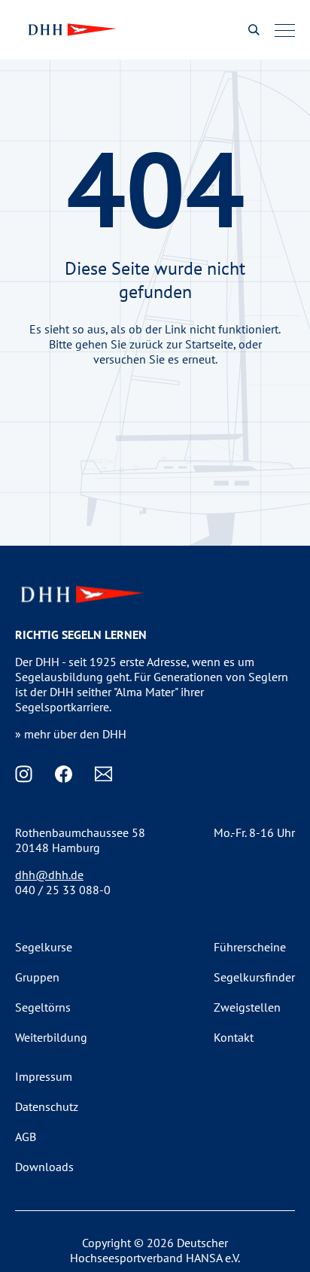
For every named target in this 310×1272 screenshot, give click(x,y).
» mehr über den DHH (70, 733)
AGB (25, 1136)
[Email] (103, 774)
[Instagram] (23, 774)
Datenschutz (46, 1106)
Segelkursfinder (254, 976)
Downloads (44, 1166)
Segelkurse (43, 946)
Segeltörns (43, 1007)
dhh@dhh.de (49, 874)
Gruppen (37, 976)
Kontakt (234, 1037)
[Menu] (285, 30)
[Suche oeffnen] (254, 29)
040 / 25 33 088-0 (63, 889)
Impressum (43, 1076)
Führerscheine (250, 946)
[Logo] (70, 29)
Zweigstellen (247, 1007)
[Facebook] (63, 774)
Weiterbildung (51, 1037)
